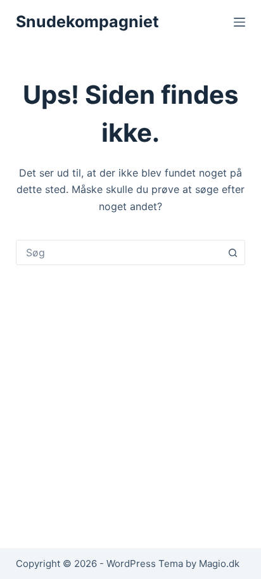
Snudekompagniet (87, 21)
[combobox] (118, 252)
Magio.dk (219, 563)
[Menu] (239, 22)
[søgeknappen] (232, 252)
